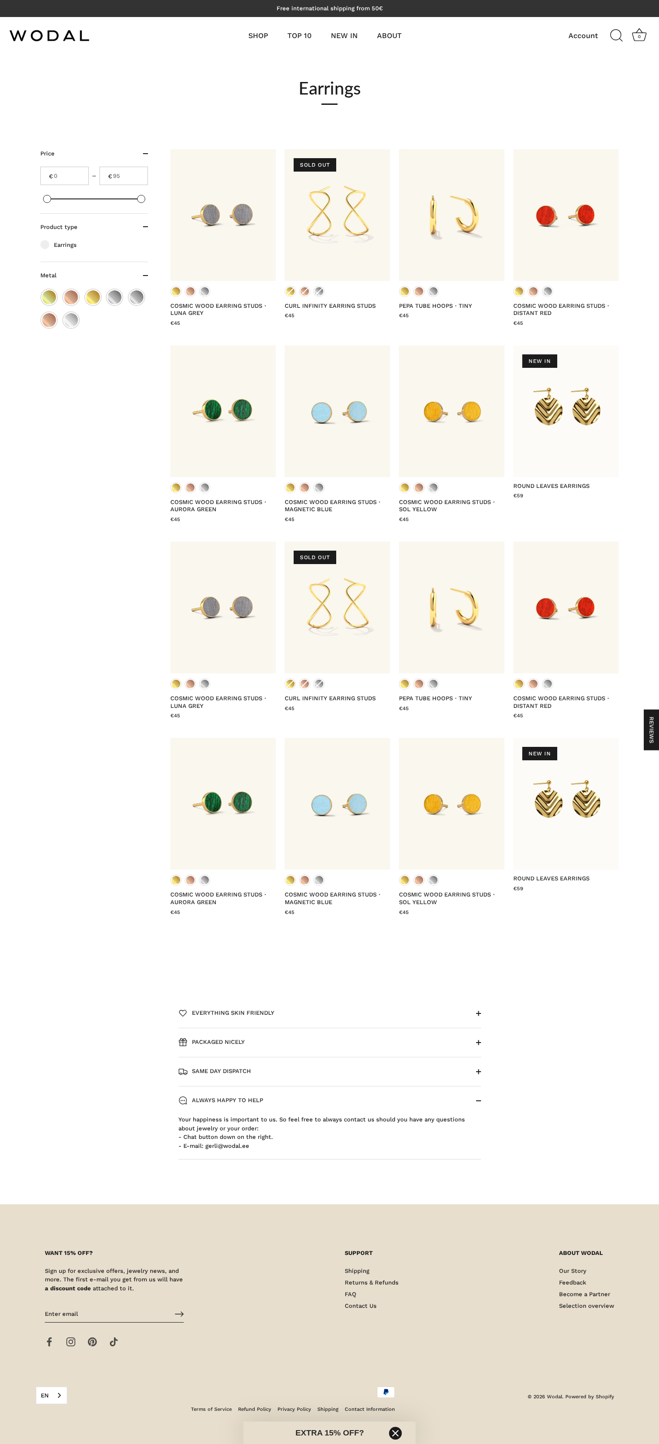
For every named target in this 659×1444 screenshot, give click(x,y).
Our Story (572, 1270)
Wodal (554, 1397)
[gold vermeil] (93, 297)
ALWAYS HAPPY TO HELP (226, 1100)
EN (45, 1395)
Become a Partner (584, 1294)
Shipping (357, 1270)
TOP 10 (299, 35)
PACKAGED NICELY (217, 1042)
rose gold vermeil (190, 291)
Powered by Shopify (589, 1397)
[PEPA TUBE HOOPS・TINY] (451, 215)
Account (583, 35)
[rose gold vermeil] (49, 320)
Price (47, 153)
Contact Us (361, 1305)
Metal (48, 275)
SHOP (258, 35)
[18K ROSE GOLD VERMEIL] (71, 297)
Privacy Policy (294, 1409)
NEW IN (344, 35)
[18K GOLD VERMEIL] (49, 297)
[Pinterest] (92, 1341)
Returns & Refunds (372, 1282)
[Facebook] (49, 1341)
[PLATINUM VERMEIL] (136, 297)
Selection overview (586, 1305)
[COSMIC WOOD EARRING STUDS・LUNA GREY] (223, 215)
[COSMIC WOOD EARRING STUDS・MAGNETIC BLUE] (337, 411)
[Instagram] (70, 1341)
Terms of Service (211, 1409)
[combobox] (51, 1395)
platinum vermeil (204, 291)
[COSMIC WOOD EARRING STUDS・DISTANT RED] (566, 215)
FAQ (350, 1294)
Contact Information (370, 1409)
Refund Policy (254, 1409)
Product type (59, 226)
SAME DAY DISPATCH (220, 1071)
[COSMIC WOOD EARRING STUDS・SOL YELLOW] (451, 411)
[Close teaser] (395, 1433)
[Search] (616, 36)
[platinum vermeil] (114, 297)
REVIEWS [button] (651, 729)
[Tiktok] (113, 1341)
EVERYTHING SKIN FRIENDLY (232, 1012)
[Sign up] (179, 1314)
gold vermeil (176, 291)
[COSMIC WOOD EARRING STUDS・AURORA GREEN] (223, 411)
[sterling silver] (71, 320)
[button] (329, 1433)
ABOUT (389, 35)
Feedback (572, 1282)
